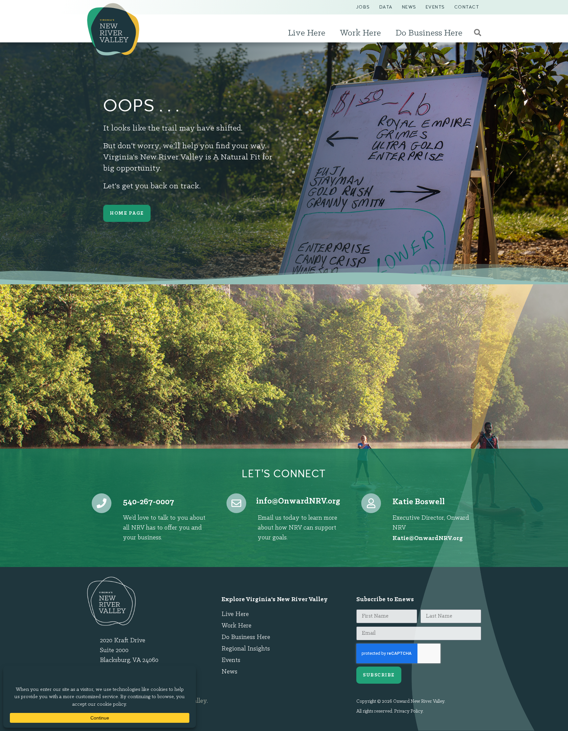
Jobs (363, 7)
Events (435, 7)
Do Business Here (428, 33)
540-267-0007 (148, 502)
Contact (466, 7)
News (409, 7)
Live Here (306, 33)
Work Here (360, 33)
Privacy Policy (408, 711)
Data (386, 7)
